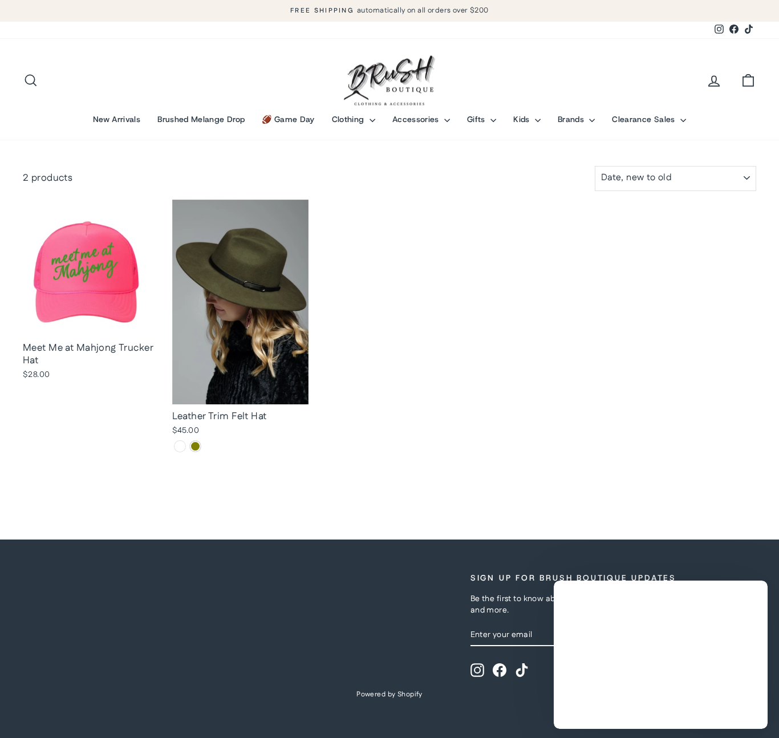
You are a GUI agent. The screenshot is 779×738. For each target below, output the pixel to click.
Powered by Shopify (389, 694)
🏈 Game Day (288, 119)
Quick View (91, 324)
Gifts (477, 119)
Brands (572, 119)
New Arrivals (116, 119)
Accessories (416, 119)
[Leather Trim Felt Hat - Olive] (195, 446)
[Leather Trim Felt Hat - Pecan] (180, 446)
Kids (522, 119)
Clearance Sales (644, 119)
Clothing (349, 119)
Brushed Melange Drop (201, 119)
